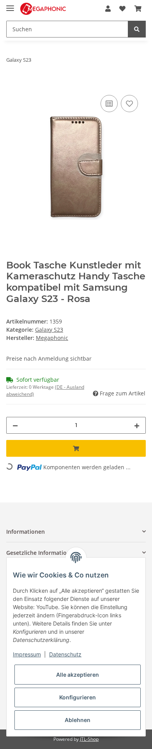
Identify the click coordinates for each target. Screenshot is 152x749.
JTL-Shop (89, 739)
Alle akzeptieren (77, 674)
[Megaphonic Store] (43, 9)
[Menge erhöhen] (136, 425)
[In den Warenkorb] (12, 84)
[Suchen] (137, 29)
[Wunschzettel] (122, 8)
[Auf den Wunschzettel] (129, 103)
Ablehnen (77, 720)
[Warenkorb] (138, 8)
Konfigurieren (77, 697)
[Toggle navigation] (10, 5)
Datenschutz (65, 654)
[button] (108, 8)
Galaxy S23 (49, 329)
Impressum (27, 654)
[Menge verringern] (15, 425)
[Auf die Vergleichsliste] (109, 103)
